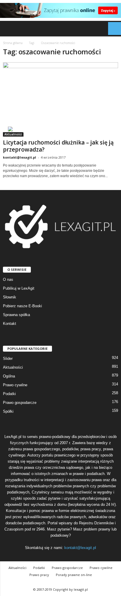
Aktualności (13, 134)
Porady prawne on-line (74, 575)
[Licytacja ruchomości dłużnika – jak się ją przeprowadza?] (60, 99)
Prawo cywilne (15, 385)
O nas (8, 279)
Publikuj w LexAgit (18, 288)
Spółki (8, 411)
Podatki (9, 394)
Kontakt (9, 323)
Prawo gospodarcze (19, 402)
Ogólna (9, 376)
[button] (111, 28)
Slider (8, 358)
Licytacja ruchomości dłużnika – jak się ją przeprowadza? (58, 146)
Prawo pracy (39, 575)
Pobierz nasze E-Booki (22, 306)
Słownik (9, 297)
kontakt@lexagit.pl (19, 157)
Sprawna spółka (16, 315)
